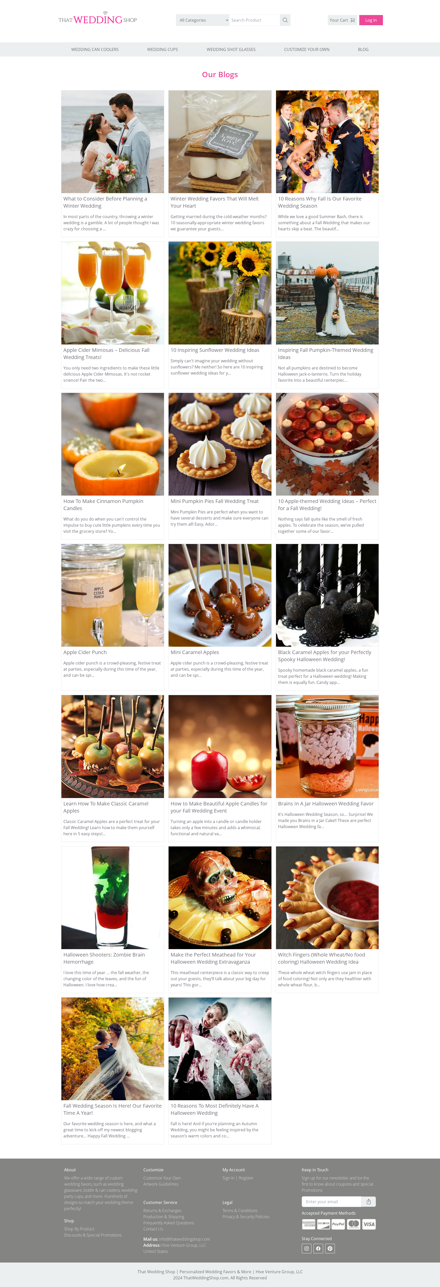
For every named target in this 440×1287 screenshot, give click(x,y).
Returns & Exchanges (162, 1210)
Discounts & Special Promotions (92, 1235)
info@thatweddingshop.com (184, 1239)
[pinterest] (330, 1248)
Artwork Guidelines (160, 1184)
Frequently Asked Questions (168, 1223)
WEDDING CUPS (162, 49)
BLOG (363, 49)
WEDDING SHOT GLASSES (231, 49)
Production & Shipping (163, 1216)
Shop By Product (79, 1229)
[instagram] (306, 1248)
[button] (285, 20)
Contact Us (153, 1229)
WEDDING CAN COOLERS (95, 49)
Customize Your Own (162, 1178)
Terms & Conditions (240, 1210)
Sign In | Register (238, 1178)
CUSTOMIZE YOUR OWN (306, 49)
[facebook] (318, 1248)
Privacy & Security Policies (246, 1216)
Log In (371, 20)
